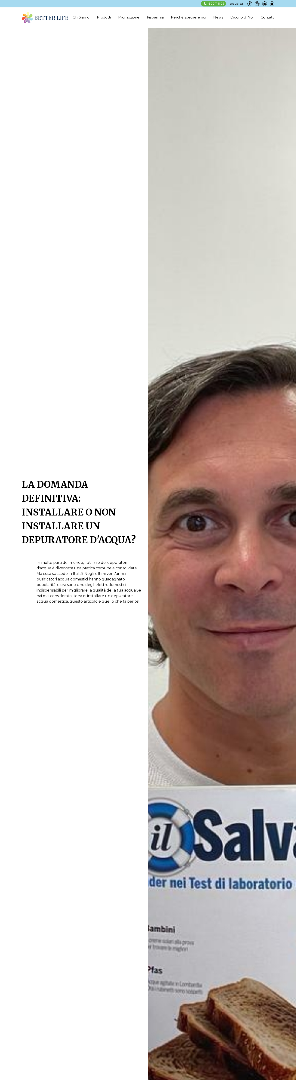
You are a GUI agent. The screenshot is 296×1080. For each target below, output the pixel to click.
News (218, 17)
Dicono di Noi (241, 17)
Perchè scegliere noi (188, 17)
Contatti (267, 17)
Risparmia (155, 17)
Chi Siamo (81, 17)
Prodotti (104, 17)
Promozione (128, 17)
